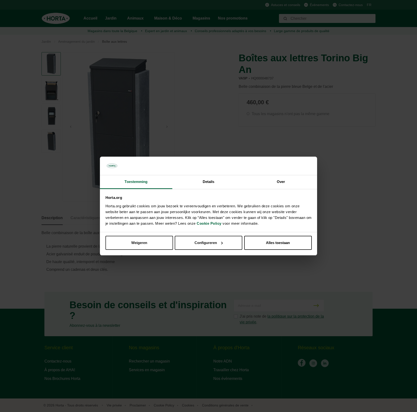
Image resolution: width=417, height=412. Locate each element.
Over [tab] (281, 182)
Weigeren (139, 243)
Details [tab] (209, 182)
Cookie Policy (209, 223)
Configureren (206, 243)
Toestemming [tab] (136, 182)
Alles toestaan (278, 243)
